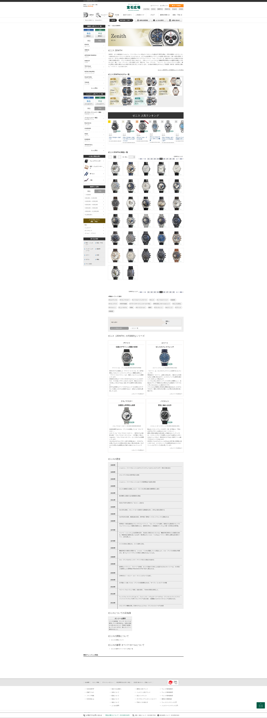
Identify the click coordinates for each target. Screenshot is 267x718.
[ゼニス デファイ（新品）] (121, 81)
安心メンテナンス (142, 695)
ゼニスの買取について (117, 640)
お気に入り (165, 5)
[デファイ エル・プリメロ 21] (142, 126)
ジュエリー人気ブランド (143, 692)
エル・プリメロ (123, 62)
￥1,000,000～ (89, 214)
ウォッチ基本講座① (167, 689)
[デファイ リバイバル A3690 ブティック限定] (182, 126)
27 (167, 159)
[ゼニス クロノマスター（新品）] (145, 81)
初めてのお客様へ (117, 689)
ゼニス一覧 (135, 328)
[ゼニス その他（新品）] (170, 91)
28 (170, 159)
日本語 (181, 9)
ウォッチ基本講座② (167, 692)
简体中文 (167, 9)
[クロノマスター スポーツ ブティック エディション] (129, 126)
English (174, 9)
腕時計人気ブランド (142, 689)
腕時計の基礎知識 (167, 699)
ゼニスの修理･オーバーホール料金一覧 (122, 649)
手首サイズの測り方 (142, 702)
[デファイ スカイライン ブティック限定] (155, 126)
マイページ (155, 5)
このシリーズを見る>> (137, 394)
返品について (115, 699)
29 (173, 159)
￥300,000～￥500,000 (91, 208)
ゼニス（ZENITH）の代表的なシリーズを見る (171, 70)
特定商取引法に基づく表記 (123, 682)
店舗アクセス (90, 692)
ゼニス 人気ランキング (145, 115)
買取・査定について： (141, 715)
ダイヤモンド (88, 230)
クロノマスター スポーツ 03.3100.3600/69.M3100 (127, 426)
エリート (160, 62)
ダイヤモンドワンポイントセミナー (147, 699)
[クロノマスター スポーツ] (115, 126)
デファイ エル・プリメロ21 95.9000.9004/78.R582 (126, 368)
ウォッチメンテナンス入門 (169, 702)
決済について (115, 692)
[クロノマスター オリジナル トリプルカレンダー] (168, 126)
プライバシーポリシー (108, 682)
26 (164, 159)
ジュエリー (88, 227)
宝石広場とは (90, 699)
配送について (115, 695)
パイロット (114, 66)
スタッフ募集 (95, 682)
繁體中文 (160, 9)
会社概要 (87, 682)
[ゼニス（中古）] (145, 101)
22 (151, 159)
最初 (141, 159)
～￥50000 (88, 194)
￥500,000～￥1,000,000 (92, 211)
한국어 (153, 9)
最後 (181, 159)
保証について (115, 702)
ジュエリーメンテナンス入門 (170, 705)
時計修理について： (165, 715)
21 (148, 159)
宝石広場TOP (90, 689)
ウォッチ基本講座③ (167, 695)
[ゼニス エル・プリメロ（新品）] (145, 91)
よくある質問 (115, 705)
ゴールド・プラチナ (90, 233)
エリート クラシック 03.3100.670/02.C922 (165, 368)
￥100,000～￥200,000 (91, 201)
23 (155, 159)
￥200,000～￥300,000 (91, 204)
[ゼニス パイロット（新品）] (121, 91)
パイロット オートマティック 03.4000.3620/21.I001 (164, 426)
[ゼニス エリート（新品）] (170, 81)
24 (158, 159)
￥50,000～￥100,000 (91, 198)
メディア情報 (90, 695)
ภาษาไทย (146, 9)
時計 (86, 225)
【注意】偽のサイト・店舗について (142, 682)
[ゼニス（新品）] (121, 101)
